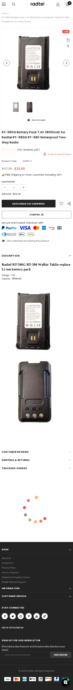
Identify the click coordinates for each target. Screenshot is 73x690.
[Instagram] (21, 616)
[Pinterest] (29, 616)
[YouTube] (37, 616)
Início (4, 13)
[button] (21, 150)
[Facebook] (5, 616)
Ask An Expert (38, 120)
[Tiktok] (45, 616)
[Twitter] (13, 616)
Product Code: (9, 161)
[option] (36, 63)
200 (9, 240)
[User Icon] (58, 4)
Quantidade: (8, 181)
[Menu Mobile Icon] (4, 4)
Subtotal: (7, 193)
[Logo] (37, 4)
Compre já (36, 214)
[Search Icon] (13, 4)
